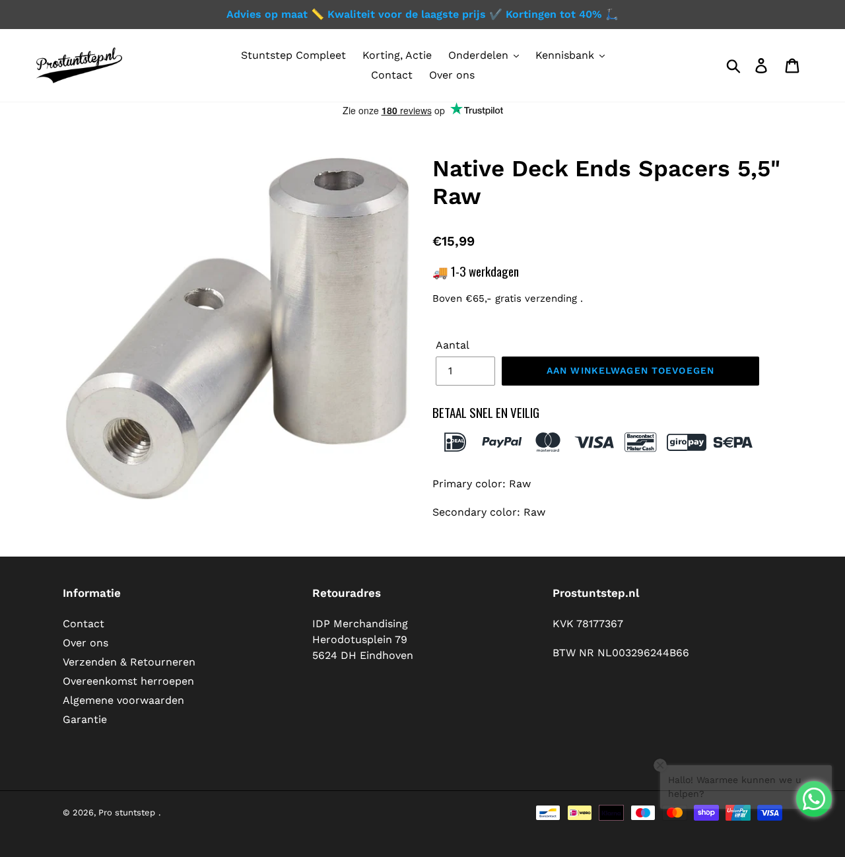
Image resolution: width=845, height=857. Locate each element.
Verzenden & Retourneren (129, 662)
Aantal (452, 345)
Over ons (85, 642)
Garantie (85, 719)
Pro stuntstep (126, 812)
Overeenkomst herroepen (128, 681)
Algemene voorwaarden (123, 700)
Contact (83, 623)
